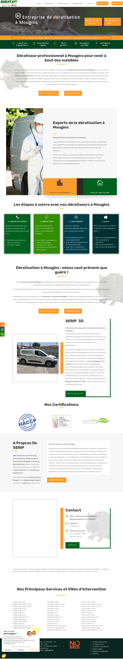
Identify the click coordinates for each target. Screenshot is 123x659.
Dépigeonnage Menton (19, 619)
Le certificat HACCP (98, 644)
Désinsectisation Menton (88, 619)
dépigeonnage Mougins (32, 480)
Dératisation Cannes (53, 608)
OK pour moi (33, 650)
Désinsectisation (63, 3)
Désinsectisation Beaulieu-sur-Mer (91, 604)
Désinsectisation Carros (88, 610)
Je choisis (21, 650)
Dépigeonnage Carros (19, 610)
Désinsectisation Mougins (88, 621)
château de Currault (94, 472)
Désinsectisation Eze (87, 613)
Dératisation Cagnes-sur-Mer (55, 606)
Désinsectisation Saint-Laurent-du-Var (92, 625)
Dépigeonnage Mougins (20, 621)
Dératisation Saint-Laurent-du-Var (57, 625)
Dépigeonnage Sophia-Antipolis (22, 628)
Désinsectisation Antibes (88, 602)
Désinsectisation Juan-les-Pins (90, 617)
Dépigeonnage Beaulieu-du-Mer (22, 604)
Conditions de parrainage (99, 642)
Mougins (52, 448)
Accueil (38, 3)
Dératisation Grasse (53, 615)
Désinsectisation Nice (87, 623)
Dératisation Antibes (53, 602)
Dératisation (49, 3)
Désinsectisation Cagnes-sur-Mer (91, 606)
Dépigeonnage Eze (18, 613)
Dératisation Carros (53, 610)
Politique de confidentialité (100, 651)
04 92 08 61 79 (103, 3)
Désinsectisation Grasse (88, 615)
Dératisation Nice (52, 623)
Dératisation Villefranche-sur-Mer (56, 630)
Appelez (72, 545)
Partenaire (95, 653)
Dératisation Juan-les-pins (54, 617)
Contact (89, 3)
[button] (4, 656)
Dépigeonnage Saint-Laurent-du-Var (23, 625)
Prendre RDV (73, 93)
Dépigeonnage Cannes (19, 608)
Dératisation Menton (53, 619)
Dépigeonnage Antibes (19, 602)
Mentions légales (97, 649)
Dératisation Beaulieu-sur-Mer (56, 604)
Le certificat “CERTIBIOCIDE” (100, 646)
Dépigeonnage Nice (18, 623)
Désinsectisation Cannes (88, 608)
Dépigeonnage (77, 3)
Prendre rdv (112, 22)
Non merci (8, 650)
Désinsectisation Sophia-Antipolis (91, 628)
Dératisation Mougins (53, 621)
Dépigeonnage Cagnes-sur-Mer (22, 606)
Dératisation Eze (52, 613)
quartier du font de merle (82, 463)
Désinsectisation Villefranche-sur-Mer (92, 630)
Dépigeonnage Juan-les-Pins (21, 617)
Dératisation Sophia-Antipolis (55, 628)
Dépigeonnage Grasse (19, 615)
